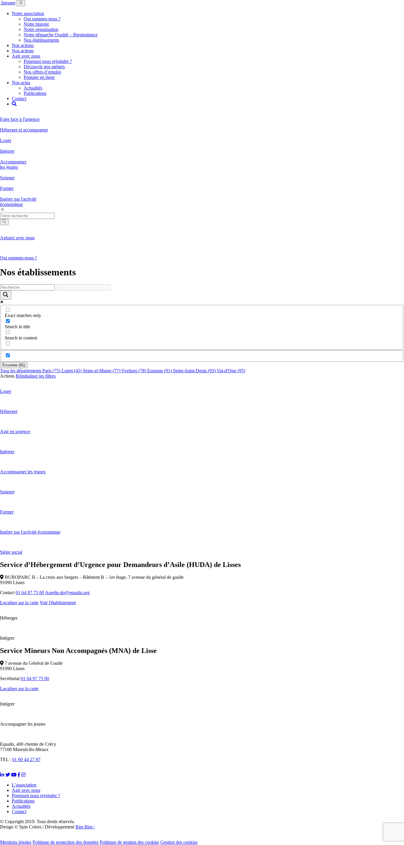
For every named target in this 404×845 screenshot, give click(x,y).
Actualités (33, 87)
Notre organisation (41, 29)
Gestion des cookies (179, 842)
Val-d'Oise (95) (231, 370)
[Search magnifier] (5, 295)
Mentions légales (15, 842)
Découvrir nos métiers (44, 66)
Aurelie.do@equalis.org (67, 592)
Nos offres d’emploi (42, 71)
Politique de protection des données (65, 842)
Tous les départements (21, 370)
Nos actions (23, 45)
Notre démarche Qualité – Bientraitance (61, 34)
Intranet (8, 2)
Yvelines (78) (134, 370)
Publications (35, 93)
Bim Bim (84, 826)
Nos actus (21, 82)
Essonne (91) (13, 365)
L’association (24, 784)
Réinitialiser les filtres (36, 375)
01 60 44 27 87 (26, 759)
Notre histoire (36, 24)
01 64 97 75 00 (30, 592)
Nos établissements (41, 40)
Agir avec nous (26, 55)
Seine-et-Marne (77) (102, 370)
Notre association (28, 13)
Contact (19, 98)
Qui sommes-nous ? (42, 18)
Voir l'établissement (58, 602)
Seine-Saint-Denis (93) (195, 370)
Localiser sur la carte (19, 602)
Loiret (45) (72, 370)
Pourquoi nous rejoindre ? (48, 61)
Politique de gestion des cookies (129, 842)
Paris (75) (52, 370)
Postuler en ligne (39, 77)
